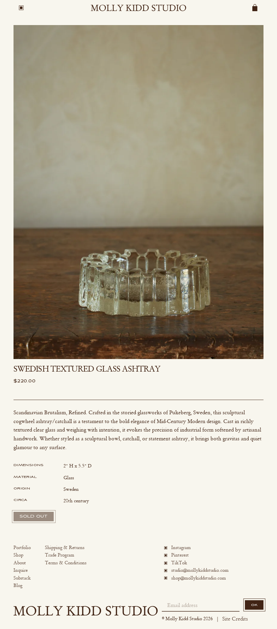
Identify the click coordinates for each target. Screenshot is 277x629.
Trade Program (59, 555)
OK (254, 605)
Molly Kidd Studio (184, 619)
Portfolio (22, 547)
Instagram (181, 547)
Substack (22, 578)
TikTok (179, 563)
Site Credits (235, 618)
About (20, 563)
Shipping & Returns (64, 547)
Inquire (21, 570)
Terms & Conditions (65, 563)
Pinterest (180, 555)
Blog (18, 585)
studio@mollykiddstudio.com (200, 570)
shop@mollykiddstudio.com (198, 578)
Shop (18, 555)
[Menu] (21, 8)
